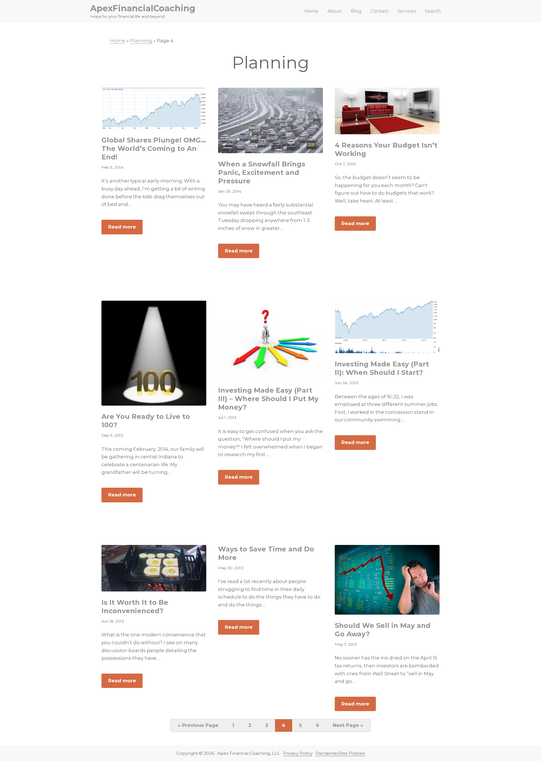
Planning (141, 40)
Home (117, 40)
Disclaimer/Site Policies (340, 753)
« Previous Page (198, 726)
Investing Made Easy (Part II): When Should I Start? (382, 368)
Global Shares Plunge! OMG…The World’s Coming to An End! (153, 148)
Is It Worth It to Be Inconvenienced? (134, 606)
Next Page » (347, 726)
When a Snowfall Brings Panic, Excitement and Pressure (261, 172)
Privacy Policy (297, 753)
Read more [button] (125, 229)
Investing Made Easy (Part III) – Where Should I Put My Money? (268, 398)
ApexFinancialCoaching (142, 8)
